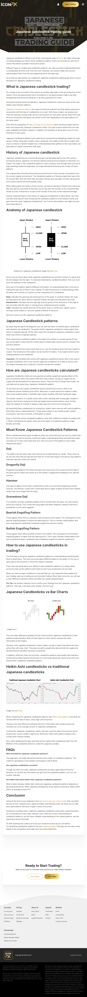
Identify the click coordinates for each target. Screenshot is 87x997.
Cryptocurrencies (61, 921)
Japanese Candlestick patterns (18, 109)
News (33, 915)
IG (16, 629)
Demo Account (8, 915)
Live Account (8, 911)
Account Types (8, 918)
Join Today (52, 876)
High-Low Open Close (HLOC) (40, 125)
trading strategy (49, 826)
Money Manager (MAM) (11, 937)
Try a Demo (35, 876)
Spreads (19, 911)
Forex (57, 911)
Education (30, 25)
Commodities (60, 915)
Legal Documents (37, 918)
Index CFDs (59, 918)
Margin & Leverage (22, 918)
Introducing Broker (10, 934)
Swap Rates (20, 915)
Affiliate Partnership (10, 941)
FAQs (47, 915)
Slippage (19, 921)
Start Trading (70, 4)
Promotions (49, 911)
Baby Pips (53, 271)
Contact (48, 918)
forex (61, 58)
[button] (83, 4)
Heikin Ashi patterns (61, 717)
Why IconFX (35, 911)
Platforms (7, 921)
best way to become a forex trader (53, 801)
